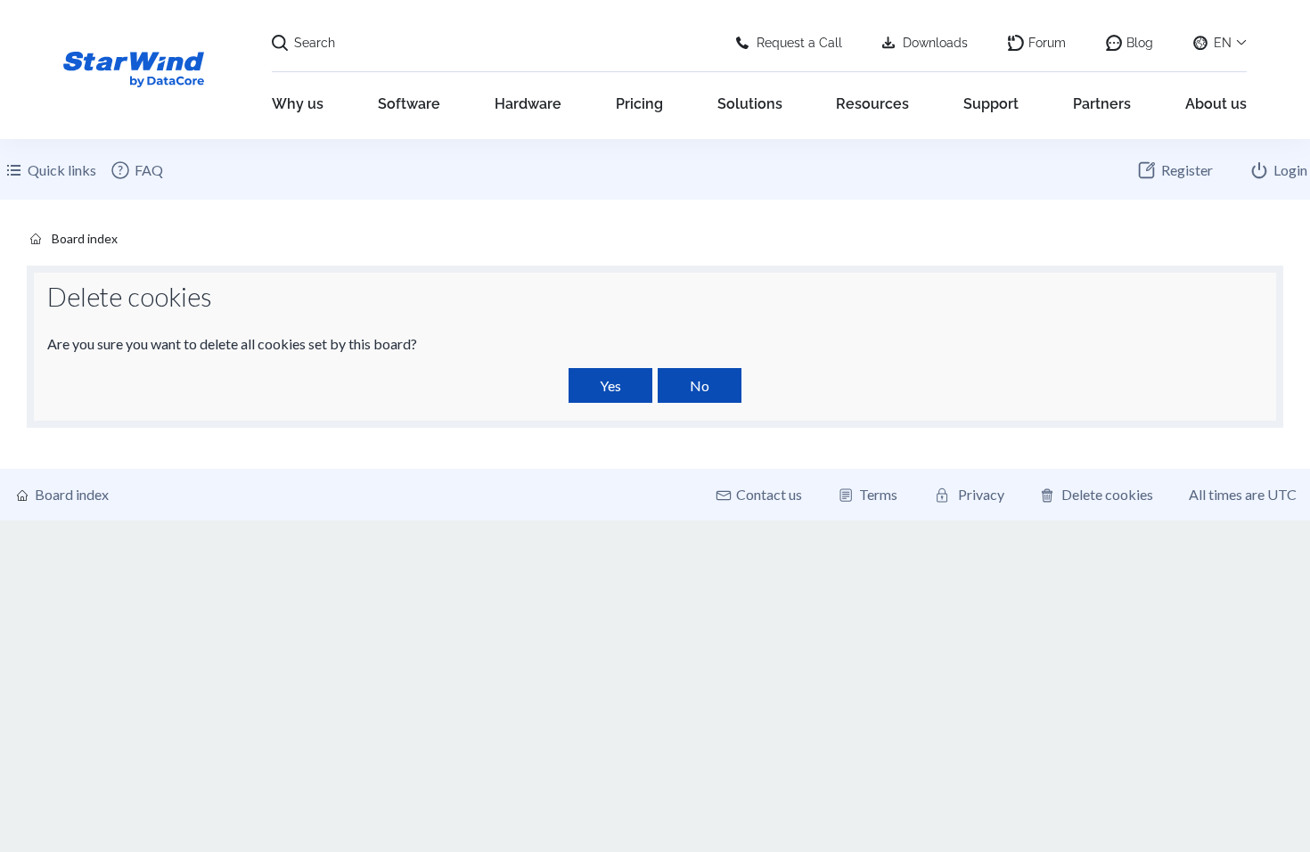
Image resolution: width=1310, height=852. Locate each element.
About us (1216, 103)
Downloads (935, 43)
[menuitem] (136, 170)
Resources (872, 103)
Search (314, 43)
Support (991, 103)
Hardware (528, 103)
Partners (1102, 103)
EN (1223, 43)
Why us (297, 103)
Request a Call (799, 43)
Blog (1139, 43)
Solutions (749, 103)
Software (409, 103)
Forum (1047, 43)
